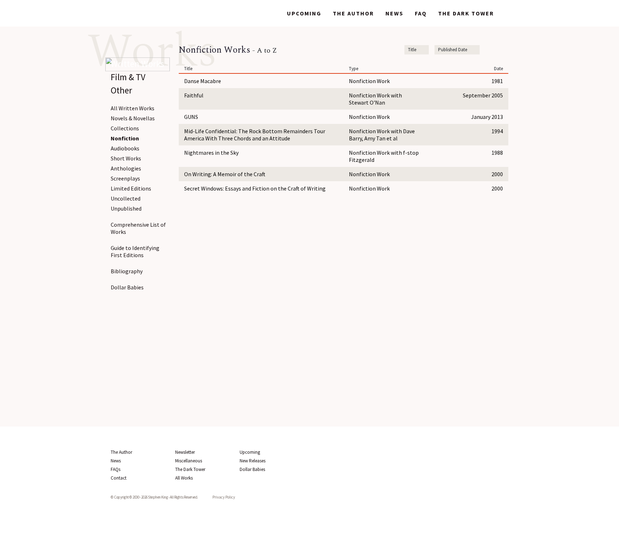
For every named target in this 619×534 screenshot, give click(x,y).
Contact (118, 478)
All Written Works (132, 108)
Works (264, 13)
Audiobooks (125, 148)
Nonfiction (125, 138)
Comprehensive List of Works (138, 228)
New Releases (252, 461)
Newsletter (185, 452)
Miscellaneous (188, 461)
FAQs (115, 469)
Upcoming (304, 13)
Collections (125, 128)
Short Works (126, 158)
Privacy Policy (223, 497)
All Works (184, 478)
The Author (353, 13)
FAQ (421, 13)
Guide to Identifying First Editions (135, 251)
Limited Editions (131, 188)
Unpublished (126, 208)
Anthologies (126, 168)
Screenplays (125, 178)
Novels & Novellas (133, 118)
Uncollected (125, 198)
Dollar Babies (127, 287)
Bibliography (127, 271)
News (394, 13)
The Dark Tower (466, 13)
